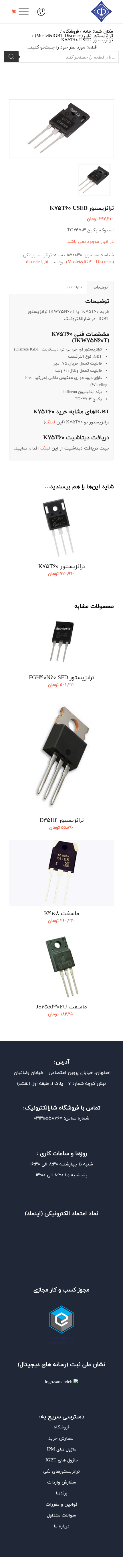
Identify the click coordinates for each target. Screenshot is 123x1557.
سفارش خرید (61, 1438)
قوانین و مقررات (62, 1504)
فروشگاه (62, 1427)
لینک (50, 422)
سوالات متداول (61, 1515)
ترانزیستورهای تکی (61, 1471)
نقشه (24, 1083)
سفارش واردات (61, 1482)
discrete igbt (37, 262)
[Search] (11, 56)
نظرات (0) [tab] (75, 287)
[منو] (25, 11)
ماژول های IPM (61, 1449)
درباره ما (62, 1526)
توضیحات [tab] (101, 287)
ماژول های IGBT (61, 1460)
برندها (61, 1493)
